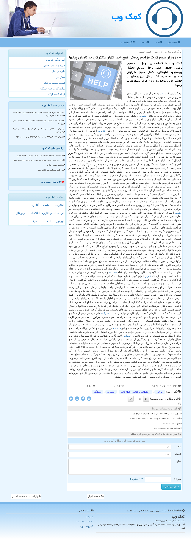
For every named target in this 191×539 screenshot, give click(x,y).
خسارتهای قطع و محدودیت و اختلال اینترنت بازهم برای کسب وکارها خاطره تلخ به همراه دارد (38, 114)
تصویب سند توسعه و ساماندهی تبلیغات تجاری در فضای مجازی (156, 413)
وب (161, 93)
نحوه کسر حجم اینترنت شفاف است (167, 428)
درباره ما (89, 517)
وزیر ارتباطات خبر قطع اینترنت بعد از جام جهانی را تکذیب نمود (40, 136)
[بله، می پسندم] (146, 399)
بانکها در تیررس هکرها (171, 423)
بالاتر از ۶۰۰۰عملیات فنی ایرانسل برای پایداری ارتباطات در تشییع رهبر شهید (38, 130)
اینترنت (59, 205)
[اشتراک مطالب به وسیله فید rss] (71, 398)
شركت (105, 313)
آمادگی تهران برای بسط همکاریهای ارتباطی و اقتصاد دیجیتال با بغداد (155, 418)
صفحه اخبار (94, 496)
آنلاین (35, 205)
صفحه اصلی (173, 42)
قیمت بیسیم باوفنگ (54, 82)
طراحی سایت (57, 71)
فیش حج (60, 77)
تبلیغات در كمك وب (84, 521)
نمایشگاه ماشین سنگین (52, 88)
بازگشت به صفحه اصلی (25, 496)
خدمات (144, 42)
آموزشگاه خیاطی (55, 59)
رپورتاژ (21, 213)
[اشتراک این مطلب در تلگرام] (89, 398)
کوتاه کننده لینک (56, 94)
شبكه (178, 212)
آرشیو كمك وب (126, 42)
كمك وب (126, 17)
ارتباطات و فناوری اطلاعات (135, 391)
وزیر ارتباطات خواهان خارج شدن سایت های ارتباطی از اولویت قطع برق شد (38, 122)
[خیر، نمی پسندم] (131, 399)
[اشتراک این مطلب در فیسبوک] (83, 398)
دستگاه (97, 391)
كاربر (148, 276)
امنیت (157, 42)
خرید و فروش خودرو (53, 65)
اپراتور (159, 391)
